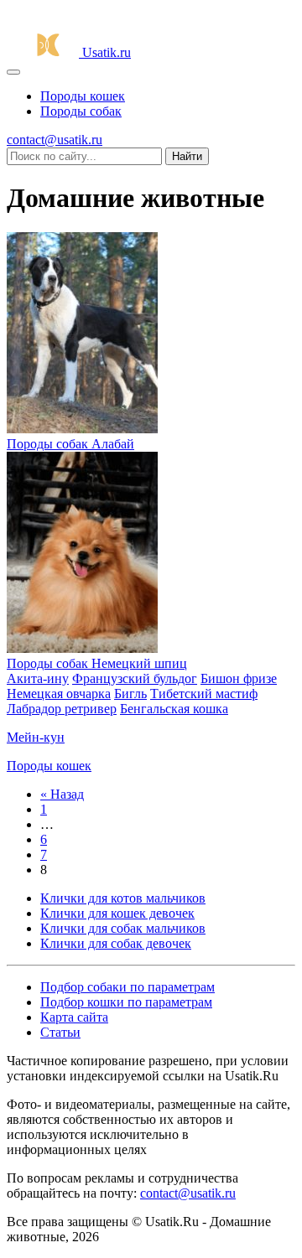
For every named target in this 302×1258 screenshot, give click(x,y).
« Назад (62, 794)
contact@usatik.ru (54, 139)
